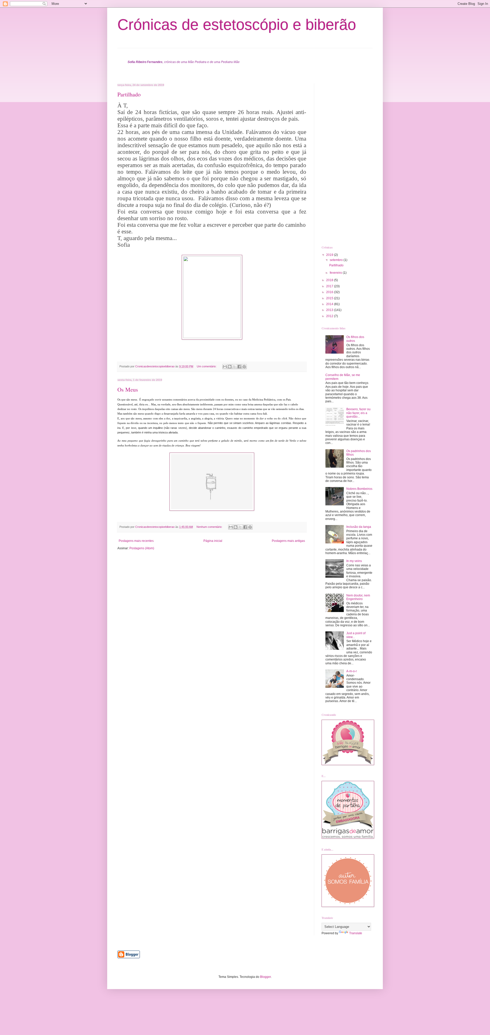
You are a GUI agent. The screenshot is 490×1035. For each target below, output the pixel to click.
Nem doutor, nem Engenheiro (358, 597)
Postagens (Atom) (141, 548)
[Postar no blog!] (229, 366)
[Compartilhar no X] (234, 366)
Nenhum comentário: (210, 526)
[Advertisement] (342, 159)
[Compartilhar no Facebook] (239, 366)
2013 (330, 310)
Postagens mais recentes (136, 541)
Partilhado (129, 94)
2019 (330, 255)
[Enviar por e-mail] (224, 366)
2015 (330, 298)
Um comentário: (207, 366)
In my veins (354, 561)
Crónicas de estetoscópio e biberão (236, 24)
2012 (330, 316)
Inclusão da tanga (358, 527)
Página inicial (212, 541)
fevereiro (336, 273)
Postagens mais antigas (288, 541)
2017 (330, 286)
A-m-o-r (351, 671)
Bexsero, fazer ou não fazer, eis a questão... (358, 412)
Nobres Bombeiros (359, 489)
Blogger (265, 977)
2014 (330, 304)
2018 (330, 280)
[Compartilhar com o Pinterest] (244, 366)
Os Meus (127, 389)
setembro (337, 260)
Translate (355, 933)
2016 (330, 292)
